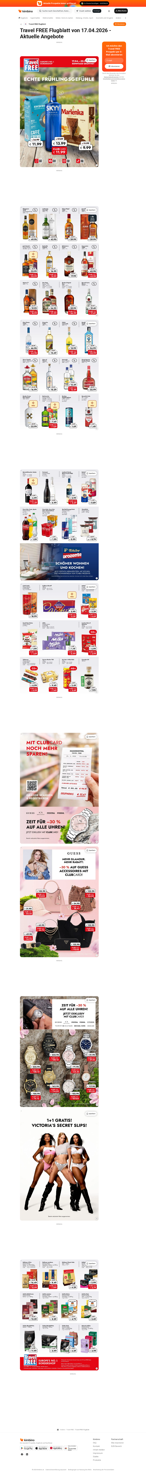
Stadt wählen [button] (85, 11)
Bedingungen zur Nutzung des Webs (79, 1470)
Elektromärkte (48, 18)
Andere (118, 18)
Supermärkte (35, 18)
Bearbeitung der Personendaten (103, 1470)
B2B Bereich (116, 1446)
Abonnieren (121, 24)
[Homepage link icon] (58, 1430)
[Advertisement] (61, 48)
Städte (95, 1456)
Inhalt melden (99, 1449)
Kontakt (96, 1446)
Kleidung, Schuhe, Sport (84, 18)
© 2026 (38, 1470)
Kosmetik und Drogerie (104, 18)
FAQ (94, 1443)
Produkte (97, 1460)
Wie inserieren (117, 1443)
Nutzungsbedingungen (111, 77)
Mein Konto (122, 11)
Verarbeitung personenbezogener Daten (114, 80)
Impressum (98, 1453)
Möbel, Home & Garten (64, 18)
